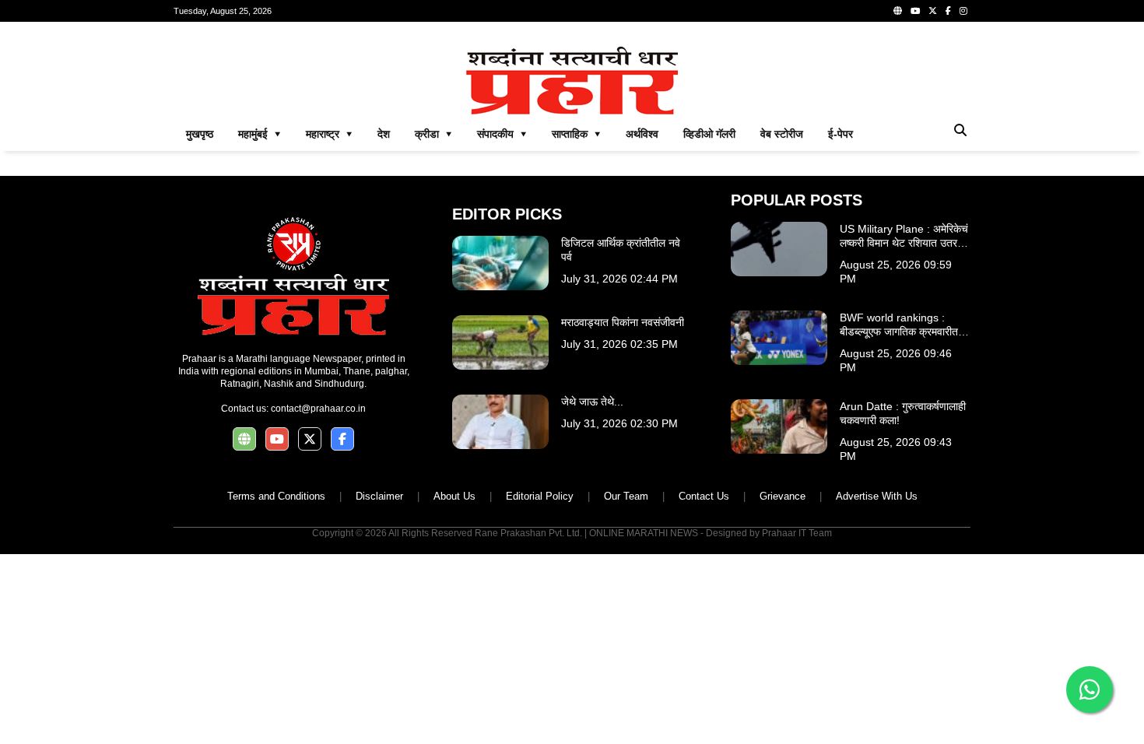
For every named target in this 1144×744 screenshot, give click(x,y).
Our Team (626, 496)
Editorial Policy (540, 496)
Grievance (782, 496)
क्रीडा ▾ (433, 134)
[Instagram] (963, 11)
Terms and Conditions (276, 496)
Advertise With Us (877, 496)
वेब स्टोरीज (781, 134)
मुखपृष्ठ (199, 134)
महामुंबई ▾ (259, 134)
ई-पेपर (840, 134)
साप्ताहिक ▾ (576, 134)
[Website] (897, 11)
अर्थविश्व (642, 134)
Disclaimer (379, 496)
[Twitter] (932, 11)
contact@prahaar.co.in (318, 408)
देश (383, 134)
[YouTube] (915, 11)
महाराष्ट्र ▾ (329, 134)
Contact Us (704, 496)
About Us (454, 496)
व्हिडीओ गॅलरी (709, 134)
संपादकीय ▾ (502, 134)
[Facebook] (948, 11)
